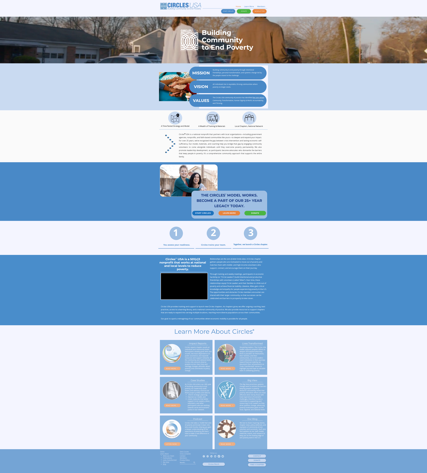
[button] (260, 11)
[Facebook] (203, 456)
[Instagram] (207, 456)
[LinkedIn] (211, 456)
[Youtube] (215, 456)
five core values (258, 97)
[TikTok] (219, 456)
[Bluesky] (222, 456)
